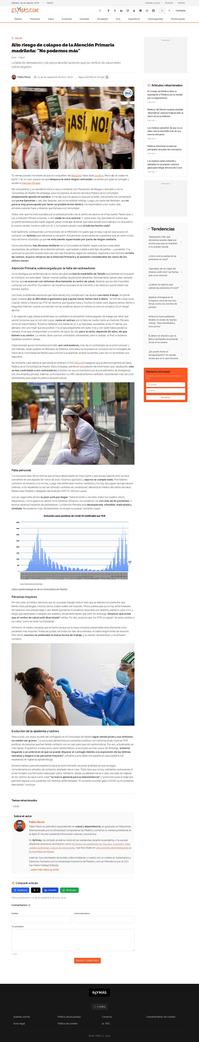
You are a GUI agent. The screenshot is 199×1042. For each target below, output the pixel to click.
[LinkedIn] (121, 10)
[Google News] (153, 10)
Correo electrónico (82, 913)
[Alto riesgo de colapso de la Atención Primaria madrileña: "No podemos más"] (128, 93)
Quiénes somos (152, 3)
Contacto (107, 1016)
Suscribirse (165, 397)
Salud (51, 19)
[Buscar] (100, 11)
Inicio (14, 57)
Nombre (15, 913)
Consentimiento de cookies (160, 1016)
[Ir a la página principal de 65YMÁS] (25, 10)
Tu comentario (18, 927)
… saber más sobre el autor (44, 869)
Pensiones (35, 19)
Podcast (169, 3)
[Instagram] (127, 10)
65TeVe (181, 3)
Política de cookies (68, 1023)
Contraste (181, 10)
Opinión (18, 19)
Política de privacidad (69, 1016)
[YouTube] (134, 10)
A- (162, 10)
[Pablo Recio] (14, 77)
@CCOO (79, 362)
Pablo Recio (24, 77)
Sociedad (84, 19)
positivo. (99, 175)
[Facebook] (108, 10)
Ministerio (76, 175)
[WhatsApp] (147, 10)
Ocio (118, 19)
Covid (16, 806)
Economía (67, 19)
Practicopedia (178, 19)
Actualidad (102, 19)
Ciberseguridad (155, 19)
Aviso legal (19, 1023)
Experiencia (134, 19)
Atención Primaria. (30, 183)
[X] (115, 10)
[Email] (140, 10)
